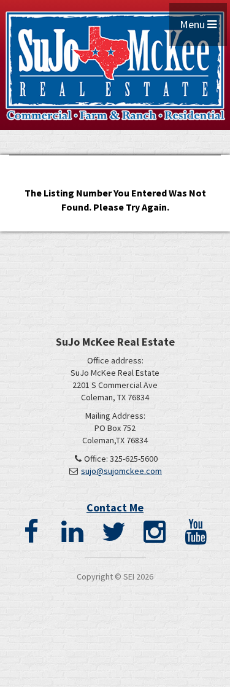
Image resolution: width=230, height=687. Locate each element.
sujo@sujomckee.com (121, 470)
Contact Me (115, 507)
